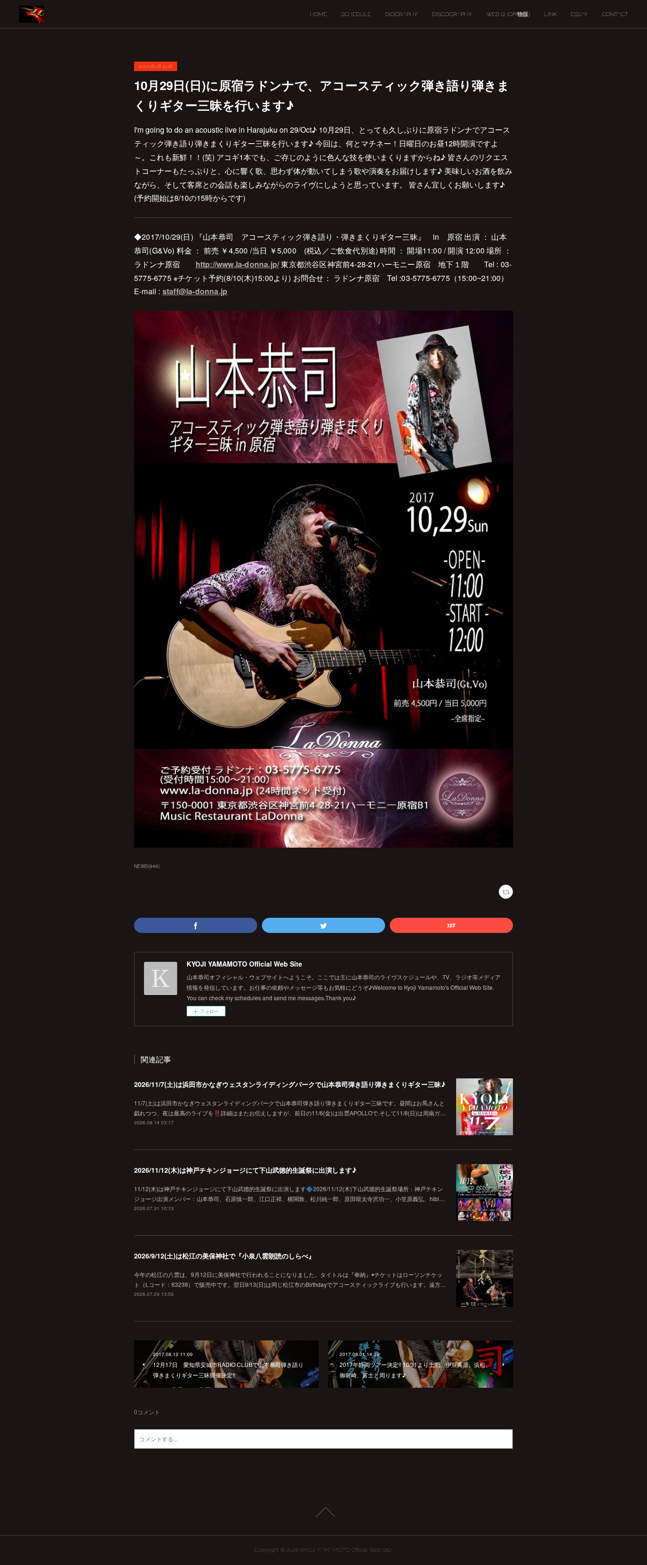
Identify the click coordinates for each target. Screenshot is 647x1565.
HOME (318, 14)
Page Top (323, 1512)
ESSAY (579, 14)
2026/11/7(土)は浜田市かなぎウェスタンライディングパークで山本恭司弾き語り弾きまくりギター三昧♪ (289, 1084)
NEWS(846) (147, 866)
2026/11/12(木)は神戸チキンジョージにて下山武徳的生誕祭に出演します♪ (245, 1170)
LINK (550, 14)
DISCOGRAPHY (452, 14)
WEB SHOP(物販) (508, 14)
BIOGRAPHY (401, 14)
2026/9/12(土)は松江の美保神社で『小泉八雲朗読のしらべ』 (224, 1255)
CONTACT (615, 14)
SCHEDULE (356, 14)
